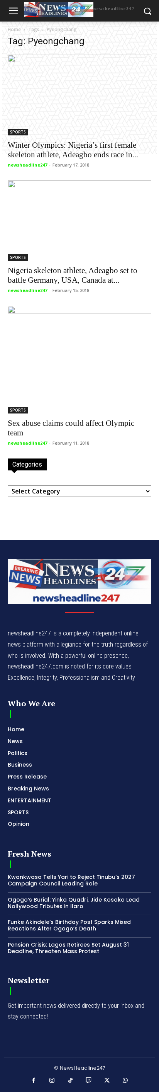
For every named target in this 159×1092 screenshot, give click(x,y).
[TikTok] (70, 1081)
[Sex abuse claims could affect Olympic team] (79, 359)
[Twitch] (88, 1081)
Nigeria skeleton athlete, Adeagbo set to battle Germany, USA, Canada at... (72, 275)
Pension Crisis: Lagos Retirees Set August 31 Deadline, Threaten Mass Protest (68, 948)
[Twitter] (107, 1081)
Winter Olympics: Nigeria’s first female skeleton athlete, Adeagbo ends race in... (73, 149)
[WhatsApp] (125, 1081)
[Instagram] (52, 1081)
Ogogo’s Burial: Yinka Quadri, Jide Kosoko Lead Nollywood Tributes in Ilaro (74, 903)
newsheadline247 (27, 165)
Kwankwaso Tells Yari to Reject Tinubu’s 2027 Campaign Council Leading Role (71, 880)
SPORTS (18, 132)
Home (14, 29)
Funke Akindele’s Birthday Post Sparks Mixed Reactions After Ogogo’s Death (69, 925)
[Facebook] (34, 1081)
